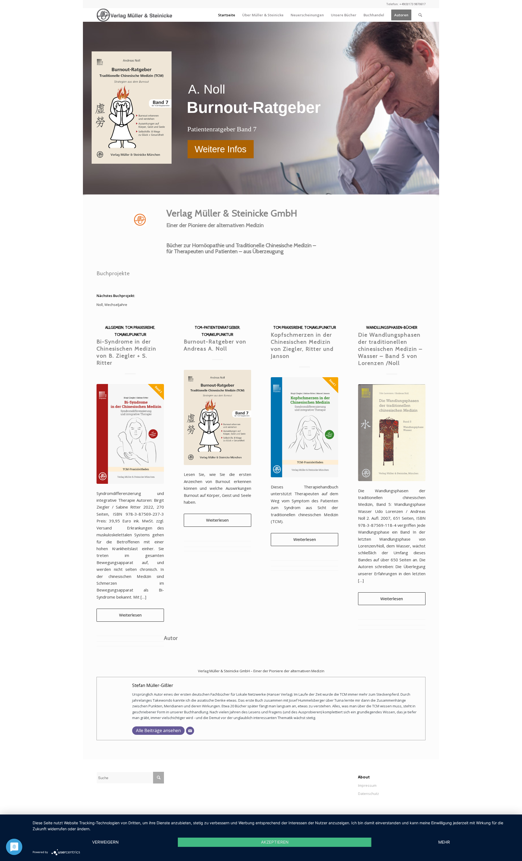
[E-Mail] (190, 731)
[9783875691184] (391, 432)
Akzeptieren (274, 842)
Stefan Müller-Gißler (152, 685)
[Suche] (420, 15)
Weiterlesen (130, 615)
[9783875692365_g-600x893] (304, 427)
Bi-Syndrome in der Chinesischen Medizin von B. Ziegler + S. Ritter (126, 352)
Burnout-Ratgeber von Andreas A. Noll (215, 345)
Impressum (367, 785)
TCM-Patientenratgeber (217, 327)
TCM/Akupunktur (130, 334)
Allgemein (114, 327)
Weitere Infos (221, 149)
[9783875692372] (130, 434)
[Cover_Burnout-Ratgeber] (217, 417)
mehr (444, 842)
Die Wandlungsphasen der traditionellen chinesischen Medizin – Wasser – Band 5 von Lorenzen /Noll (390, 349)
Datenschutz (368, 793)
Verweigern (105, 842)
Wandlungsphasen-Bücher (391, 327)
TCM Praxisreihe (139, 327)
